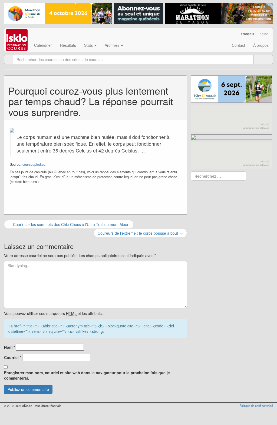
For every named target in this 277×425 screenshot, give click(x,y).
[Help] (258, 59)
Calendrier (43, 45)
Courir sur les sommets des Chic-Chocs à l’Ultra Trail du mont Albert (69, 224)
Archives (112, 45)
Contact (238, 45)
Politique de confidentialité (256, 405)
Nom (9, 347)
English (263, 33)
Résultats (68, 45)
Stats (89, 45)
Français (247, 33)
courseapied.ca (33, 164)
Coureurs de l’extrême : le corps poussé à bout (140, 233)
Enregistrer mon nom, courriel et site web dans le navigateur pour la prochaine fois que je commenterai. (87, 375)
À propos (261, 45)
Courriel (12, 357)
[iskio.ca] (17, 35)
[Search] (268, 59)
